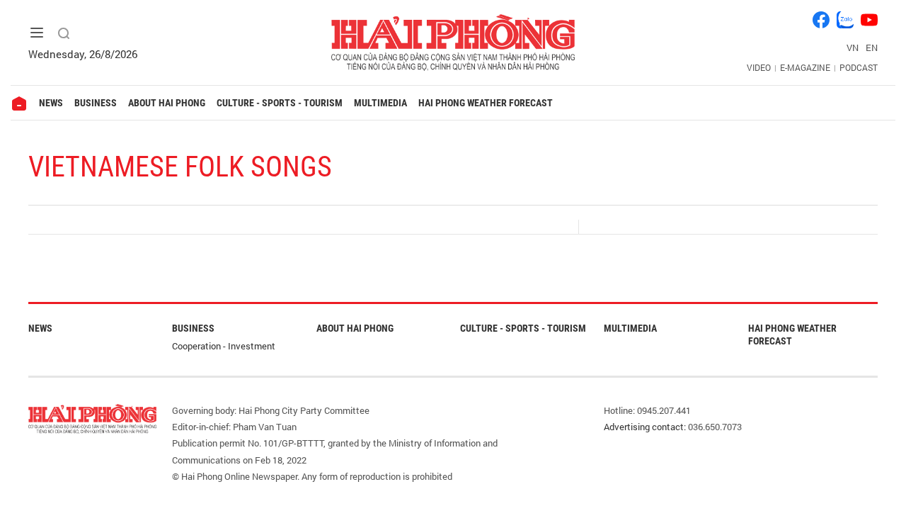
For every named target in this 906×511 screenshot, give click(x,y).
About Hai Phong (166, 102)
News (51, 102)
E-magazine (805, 67)
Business (95, 102)
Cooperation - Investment (223, 345)
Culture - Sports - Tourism (280, 102)
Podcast (858, 67)
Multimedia (380, 102)
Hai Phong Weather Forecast (485, 102)
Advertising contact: (645, 426)
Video (759, 67)
